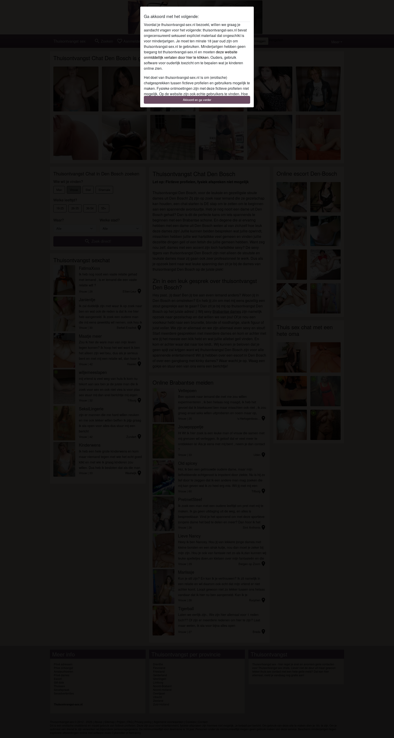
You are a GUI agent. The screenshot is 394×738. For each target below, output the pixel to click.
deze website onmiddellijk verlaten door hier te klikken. (190, 54)
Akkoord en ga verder (197, 100)
